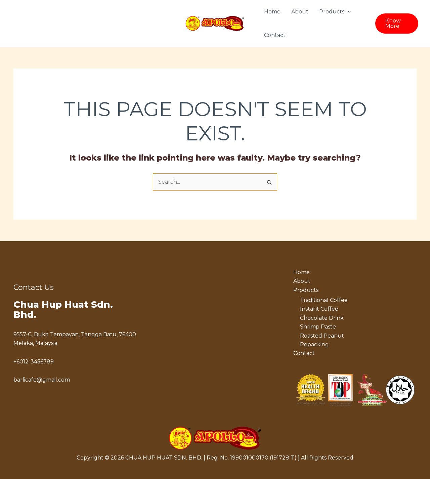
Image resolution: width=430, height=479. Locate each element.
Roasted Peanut (322, 336)
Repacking (314, 344)
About (299, 11)
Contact (275, 35)
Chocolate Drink (322, 318)
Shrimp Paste (318, 326)
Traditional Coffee (324, 300)
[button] (347, 12)
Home (272, 11)
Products (331, 11)
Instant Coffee (319, 309)
